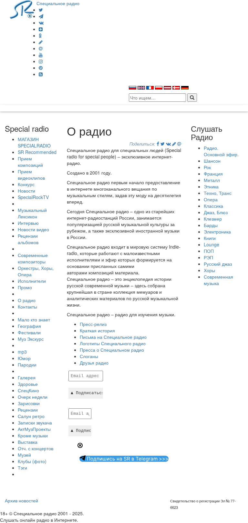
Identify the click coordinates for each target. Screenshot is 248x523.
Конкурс (26, 184)
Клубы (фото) (32, 461)
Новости (26, 190)
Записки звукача (35, 422)
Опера (211, 199)
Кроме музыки (33, 435)
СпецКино (28, 390)
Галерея (27, 377)
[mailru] (41, 48)
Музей (24, 455)
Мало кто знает (34, 319)
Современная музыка (218, 279)
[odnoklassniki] (40, 35)
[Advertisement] (142, 469)
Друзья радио (94, 362)
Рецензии (28, 409)
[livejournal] (41, 42)
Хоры (209, 270)
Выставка (27, 442)
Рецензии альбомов (28, 239)
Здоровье (28, 384)
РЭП (208, 257)
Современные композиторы (33, 258)
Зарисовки (29, 403)
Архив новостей (21, 500)
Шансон (212, 160)
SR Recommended (37, 152)
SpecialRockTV (33, 197)
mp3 (22, 351)
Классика (213, 206)
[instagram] (41, 61)
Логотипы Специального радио (113, 343)
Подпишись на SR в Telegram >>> (127, 459)
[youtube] (41, 55)
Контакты (27, 306)
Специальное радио (57, 3)
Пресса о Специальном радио (112, 350)
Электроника (217, 231)
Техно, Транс (218, 193)
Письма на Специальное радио (113, 337)
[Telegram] (41, 16)
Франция (213, 173)
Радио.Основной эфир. (221, 151)
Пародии (27, 364)
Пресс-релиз (93, 324)
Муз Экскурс (31, 339)
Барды (211, 225)
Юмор (24, 358)
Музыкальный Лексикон (32, 213)
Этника (211, 186)
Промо (25, 287)
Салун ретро (31, 416)
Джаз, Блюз (216, 212)
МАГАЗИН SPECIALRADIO (34, 142)
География (29, 326)
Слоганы (89, 356)
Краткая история (97, 330)
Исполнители (32, 281)
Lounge (211, 244)
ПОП (209, 251)
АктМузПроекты (34, 429)
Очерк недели (32, 397)
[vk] (41, 22)
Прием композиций (30, 161)
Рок (207, 167)
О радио (27, 300)
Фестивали (29, 332)
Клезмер (213, 218)
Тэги (22, 467)
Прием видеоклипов (31, 174)
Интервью (28, 223)
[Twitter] (41, 9)
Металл (212, 180)
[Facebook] (158, 143)
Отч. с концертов (35, 448)
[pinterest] (41, 67)
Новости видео (33, 229)
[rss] (41, 74)
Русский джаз (218, 264)
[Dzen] (41, 29)
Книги (210, 238)
